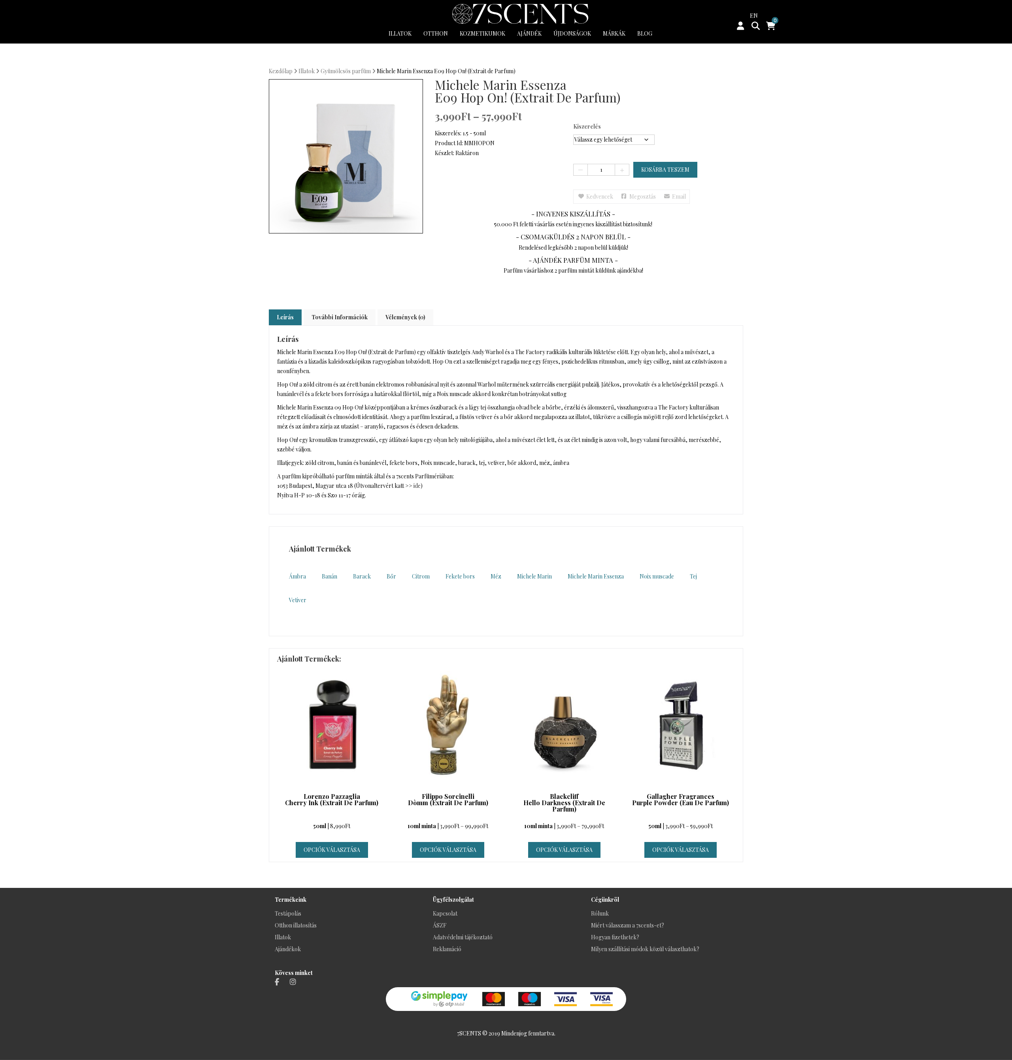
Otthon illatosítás (296, 925)
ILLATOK (400, 33)
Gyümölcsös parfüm (346, 71)
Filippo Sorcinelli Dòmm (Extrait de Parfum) (448, 800)
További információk (340, 317)
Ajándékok (288, 949)
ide (417, 485)
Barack (362, 576)
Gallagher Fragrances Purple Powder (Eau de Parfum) (680, 800)
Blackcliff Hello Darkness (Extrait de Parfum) (564, 803)
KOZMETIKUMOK (482, 33)
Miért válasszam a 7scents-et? (627, 925)
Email (679, 196)
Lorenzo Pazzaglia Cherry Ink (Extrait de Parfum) (331, 800)
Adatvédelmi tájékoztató (463, 937)
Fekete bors (460, 576)
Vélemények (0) (405, 317)
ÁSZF (439, 925)
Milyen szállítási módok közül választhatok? (645, 949)
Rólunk (600, 913)
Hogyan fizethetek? (615, 937)
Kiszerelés (587, 126)
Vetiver (297, 600)
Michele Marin (534, 576)
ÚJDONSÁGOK (572, 33)
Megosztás (642, 196)
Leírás (285, 317)
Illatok (306, 71)
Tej (693, 576)
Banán (329, 576)
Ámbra (297, 576)
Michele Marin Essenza (596, 576)
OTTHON (435, 33)
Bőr (391, 576)
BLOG (644, 33)
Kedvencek (599, 196)
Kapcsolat (445, 913)
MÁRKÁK (614, 33)
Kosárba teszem (665, 169)
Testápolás (288, 913)
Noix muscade (657, 576)
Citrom (421, 576)
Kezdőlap (281, 71)
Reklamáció (447, 949)
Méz (496, 576)
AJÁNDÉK (529, 33)
